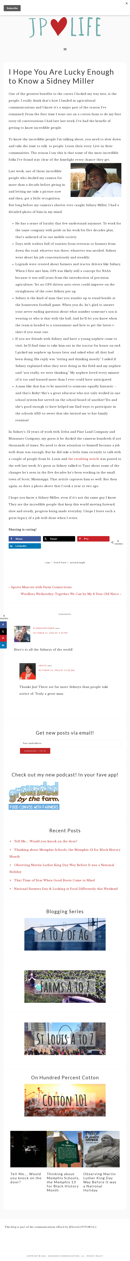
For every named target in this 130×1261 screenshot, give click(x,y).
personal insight (77, 563)
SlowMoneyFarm (44, 628)
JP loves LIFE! (65, 27)
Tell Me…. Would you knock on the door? (45, 841)
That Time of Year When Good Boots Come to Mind (54, 880)
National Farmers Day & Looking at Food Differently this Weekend (66, 888)
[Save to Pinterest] (3, 638)
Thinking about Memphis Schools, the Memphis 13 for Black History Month (63, 1182)
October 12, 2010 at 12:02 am (56, 670)
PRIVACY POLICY (95, 1256)
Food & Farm (60, 563)
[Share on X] (3, 631)
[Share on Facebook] (3, 624)
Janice (42, 665)
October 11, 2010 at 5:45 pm (50, 633)
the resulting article (83, 459)
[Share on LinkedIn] (3, 645)
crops (47, 563)
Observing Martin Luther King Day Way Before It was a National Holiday (99, 1182)
